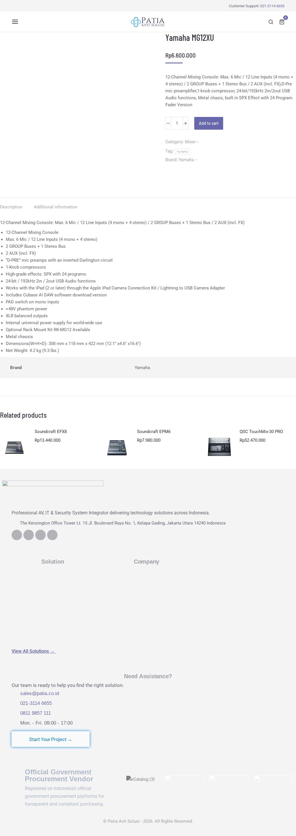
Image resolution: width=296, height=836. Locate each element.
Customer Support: (256, 6)
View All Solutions (34, 651)
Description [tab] (11, 207)
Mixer (190, 141)
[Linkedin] (17, 535)
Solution (52, 561)
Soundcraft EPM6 (154, 431)
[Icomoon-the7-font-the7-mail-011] (52, 535)
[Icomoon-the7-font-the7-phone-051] (28, 535)
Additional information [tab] (55, 207)
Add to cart (209, 123)
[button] (15, 21)
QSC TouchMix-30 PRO (261, 431)
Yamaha (182, 151)
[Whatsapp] (40, 535)
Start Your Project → (50, 739)
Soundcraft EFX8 (51, 431)
